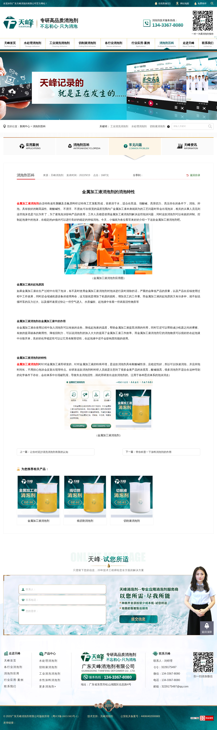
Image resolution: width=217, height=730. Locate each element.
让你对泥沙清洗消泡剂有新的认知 (49, 451)
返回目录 (195, 175)
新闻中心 (25, 126)
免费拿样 (202, 3)
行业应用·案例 (14, 679)
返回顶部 (207, 631)
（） (65, 716)
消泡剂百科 (39, 126)
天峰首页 (10, 660)
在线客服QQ (164, 3)
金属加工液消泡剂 (28, 203)
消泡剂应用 (11, 673)
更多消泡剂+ (47, 686)
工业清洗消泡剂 (119, 126)
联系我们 (10, 686)
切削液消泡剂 (157, 126)
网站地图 (184, 3)
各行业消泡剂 (13, 667)
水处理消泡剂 (139, 126)
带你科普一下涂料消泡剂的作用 (153, 451)
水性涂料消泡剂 (50, 680)
